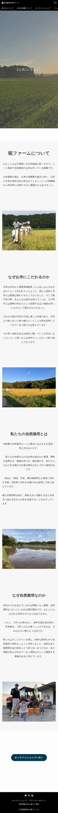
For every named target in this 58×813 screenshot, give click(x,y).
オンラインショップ (19, 800)
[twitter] (25, 795)
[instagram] (29, 795)
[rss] (32, 795)
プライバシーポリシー (37, 800)
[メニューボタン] (55, 3)
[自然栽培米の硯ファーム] (10, 3)
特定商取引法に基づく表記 (29, 804)
